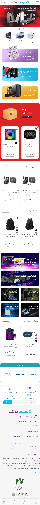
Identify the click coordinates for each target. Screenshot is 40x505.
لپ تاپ (20, 41)
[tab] (36, 501)
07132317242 (34, 421)
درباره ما (35, 443)
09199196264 (23, 421)
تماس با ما (34, 448)
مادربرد (8, 41)
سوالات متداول (14, 443)
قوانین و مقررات (32, 446)
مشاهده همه (27, 117)
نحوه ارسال (15, 446)
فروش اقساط (15, 448)
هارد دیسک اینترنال (31, 42)
